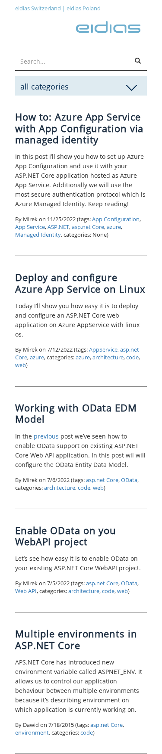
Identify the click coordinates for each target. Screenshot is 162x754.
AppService (103, 349)
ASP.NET (58, 227)
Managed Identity (38, 234)
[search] (138, 61)
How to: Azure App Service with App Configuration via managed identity (79, 128)
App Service (30, 227)
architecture (108, 357)
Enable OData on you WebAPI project (65, 536)
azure (114, 227)
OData (129, 480)
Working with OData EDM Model (76, 413)
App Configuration (116, 219)
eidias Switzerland (38, 8)
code (132, 357)
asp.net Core (88, 227)
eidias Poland (84, 8)
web (20, 365)
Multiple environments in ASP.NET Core (76, 639)
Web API (26, 591)
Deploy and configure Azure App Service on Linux (80, 283)
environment (32, 732)
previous (46, 436)
